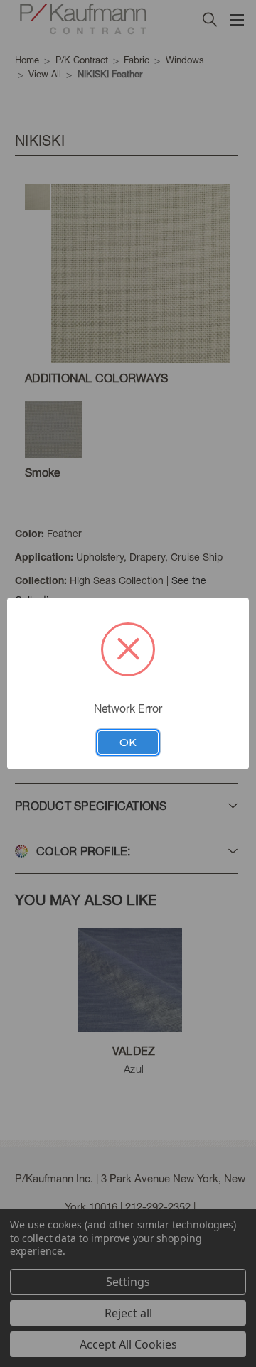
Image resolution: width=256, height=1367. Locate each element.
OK (128, 742)
